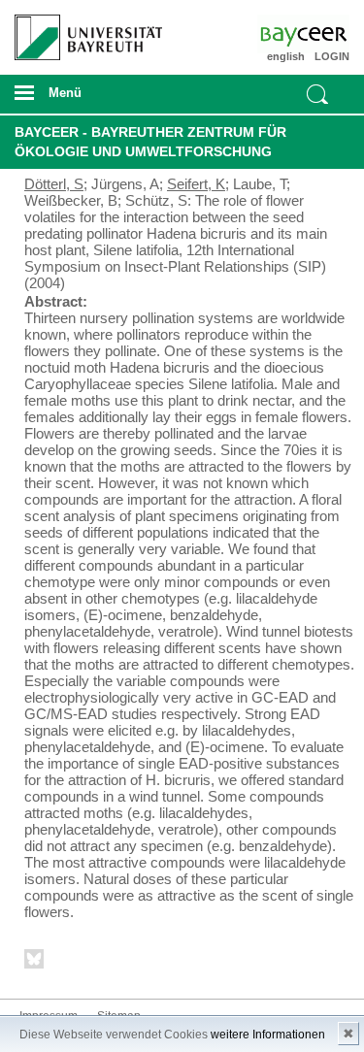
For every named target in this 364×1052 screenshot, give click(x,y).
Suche (317, 94)
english (286, 56)
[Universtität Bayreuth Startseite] (82, 30)
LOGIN (331, 56)
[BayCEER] (322, 34)
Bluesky (35, 962)
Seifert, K (196, 184)
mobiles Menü (80, 99)
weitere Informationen (268, 1034)
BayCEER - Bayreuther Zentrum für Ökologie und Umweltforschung (150, 141)
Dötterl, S (53, 184)
